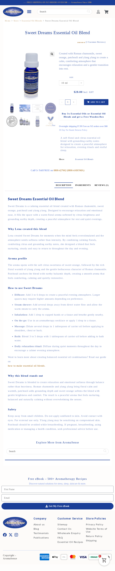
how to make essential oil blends (26, 365)
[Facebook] (5, 535)
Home (7, 21)
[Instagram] (16, 535)
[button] (52, 54)
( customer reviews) (96, 42)
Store (16, 21)
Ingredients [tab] (83, 185)
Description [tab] (63, 185)
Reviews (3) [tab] (102, 185)
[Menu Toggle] (29, 11)
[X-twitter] (11, 535)
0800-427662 (60, 170)
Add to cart (97, 102)
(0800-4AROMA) (75, 170)
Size (71, 77)
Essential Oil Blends (32, 21)
